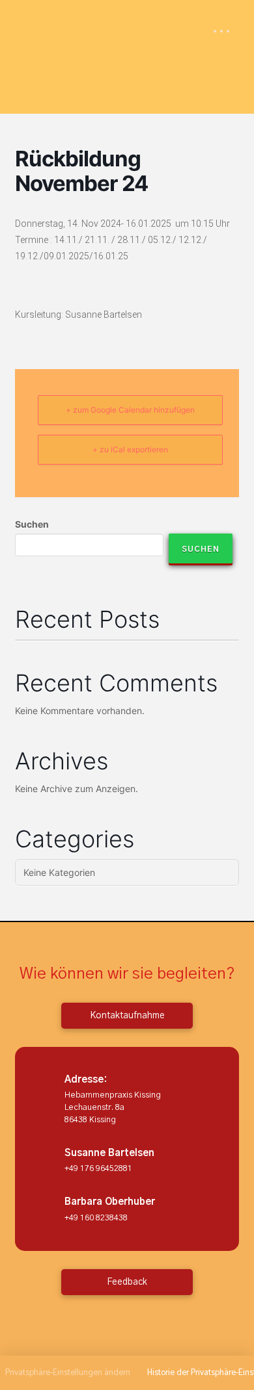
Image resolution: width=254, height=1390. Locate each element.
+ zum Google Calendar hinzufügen (130, 410)
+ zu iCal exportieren (130, 449)
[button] (221, 31)
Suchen (32, 524)
